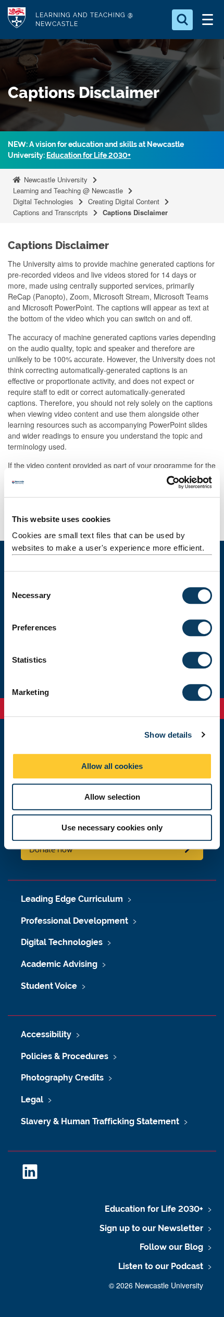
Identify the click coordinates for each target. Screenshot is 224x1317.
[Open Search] (182, 19)
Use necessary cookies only (112, 827)
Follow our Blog (171, 1247)
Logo (16, 19)
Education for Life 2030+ (88, 155)
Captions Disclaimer (135, 212)
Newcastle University (55, 179)
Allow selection (112, 796)
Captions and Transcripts (50, 212)
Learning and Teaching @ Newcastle (68, 190)
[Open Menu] (207, 19)
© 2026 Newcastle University (156, 1285)
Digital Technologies (43, 201)
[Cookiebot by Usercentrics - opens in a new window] (166, 482)
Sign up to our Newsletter (151, 1228)
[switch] (197, 627)
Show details (168, 734)
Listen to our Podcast (160, 1266)
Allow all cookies (112, 766)
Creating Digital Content (123, 201)
